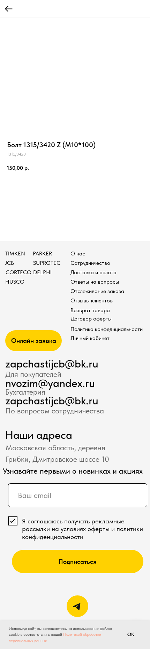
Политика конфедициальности (106, 329)
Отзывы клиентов (91, 300)
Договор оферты (91, 318)
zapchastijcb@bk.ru (51, 363)
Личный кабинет (90, 338)
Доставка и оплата (93, 272)
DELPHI (42, 272)
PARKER (42, 253)
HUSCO (14, 281)
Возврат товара (90, 310)
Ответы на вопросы (94, 281)
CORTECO (18, 272)
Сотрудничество (90, 263)
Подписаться (77, 561)
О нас (77, 253)
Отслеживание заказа (97, 291)
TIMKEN (15, 253)
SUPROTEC (46, 263)
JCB (9, 263)
